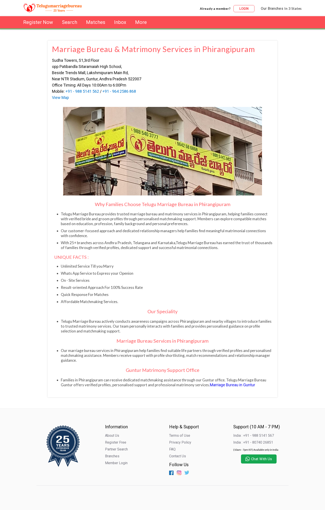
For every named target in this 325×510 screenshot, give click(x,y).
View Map (60, 97)
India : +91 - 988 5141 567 (253, 435)
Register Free (115, 442)
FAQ (172, 449)
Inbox (120, 22)
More (141, 22)
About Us (112, 435)
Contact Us (177, 456)
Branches (112, 456)
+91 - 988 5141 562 (82, 91)
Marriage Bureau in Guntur (232, 384)
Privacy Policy (180, 442)
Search (69, 22)
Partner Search (116, 449)
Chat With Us (261, 459)
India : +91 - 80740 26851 (253, 442)
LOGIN (244, 8)
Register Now (38, 22)
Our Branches (281, 8)
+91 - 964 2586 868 (119, 91)
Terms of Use (179, 435)
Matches (95, 22)
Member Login (116, 463)
